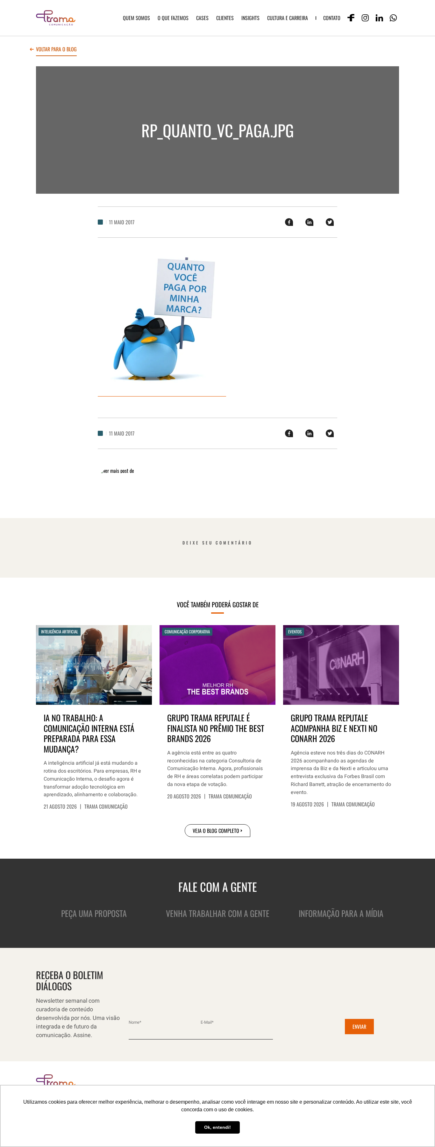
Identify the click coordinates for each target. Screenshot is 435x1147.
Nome (135, 1022)
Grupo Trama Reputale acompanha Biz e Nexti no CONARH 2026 (334, 728)
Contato (331, 17)
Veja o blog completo (216, 830)
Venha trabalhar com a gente (217, 913)
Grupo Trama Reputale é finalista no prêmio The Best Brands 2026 (215, 728)
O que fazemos (173, 17)
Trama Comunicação (106, 806)
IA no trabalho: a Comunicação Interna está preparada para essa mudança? (89, 733)
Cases (202, 17)
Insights (250, 17)
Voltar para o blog (56, 50)
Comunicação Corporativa (187, 631)
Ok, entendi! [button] (217, 1127)
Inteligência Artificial (59, 631)
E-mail (207, 1022)
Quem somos (136, 17)
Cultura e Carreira (287, 17)
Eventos (295, 631)
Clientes (225, 17)
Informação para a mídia (341, 913)
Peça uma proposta (94, 913)
